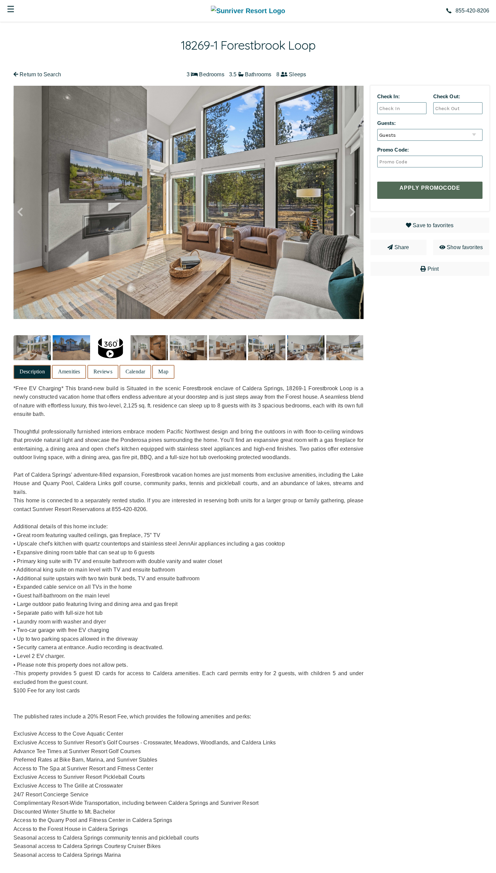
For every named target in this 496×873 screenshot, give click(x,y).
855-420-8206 (472, 11)
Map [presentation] (163, 371)
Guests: (386, 123)
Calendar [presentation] (135, 371)
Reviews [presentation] (102, 371)
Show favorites (465, 247)
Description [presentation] (32, 371)
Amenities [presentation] (69, 371)
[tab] (32, 372)
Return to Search (39, 74)
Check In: (388, 96)
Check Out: (447, 96)
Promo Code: (393, 150)
